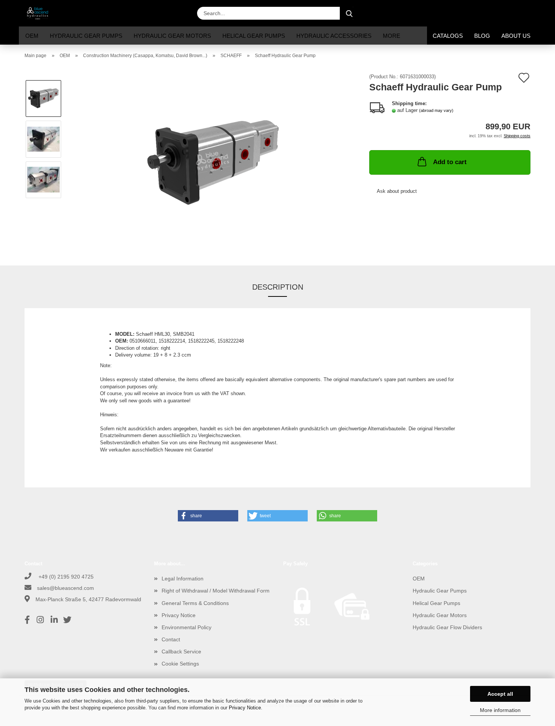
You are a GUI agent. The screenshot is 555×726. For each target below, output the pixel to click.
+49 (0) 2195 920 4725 (65, 577)
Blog (482, 36)
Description (277, 287)
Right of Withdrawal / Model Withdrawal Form (216, 591)
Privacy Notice (245, 707)
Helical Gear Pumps (253, 36)
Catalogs (448, 36)
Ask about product (397, 191)
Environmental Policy (186, 627)
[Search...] (349, 13)
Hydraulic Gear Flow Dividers (447, 627)
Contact (171, 639)
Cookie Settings (180, 664)
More (391, 36)
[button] (470, 13)
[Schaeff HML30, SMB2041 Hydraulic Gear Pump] (213, 159)
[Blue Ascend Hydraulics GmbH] (40, 13)
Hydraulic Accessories (334, 36)
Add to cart (450, 162)
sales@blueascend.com (65, 588)
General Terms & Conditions (195, 603)
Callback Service (181, 651)
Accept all (500, 694)
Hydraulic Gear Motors (172, 36)
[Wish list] (507, 13)
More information (500, 710)
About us (515, 36)
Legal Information (183, 579)
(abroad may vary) (436, 110)
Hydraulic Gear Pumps (86, 36)
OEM (32, 36)
